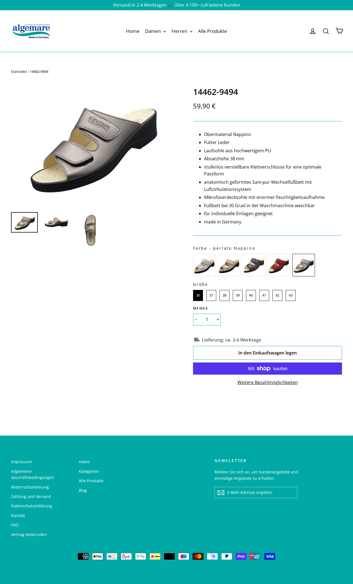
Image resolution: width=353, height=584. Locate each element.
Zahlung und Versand (31, 496)
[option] (91, 146)
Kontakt (18, 515)
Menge (200, 308)
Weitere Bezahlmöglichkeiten (267, 382)
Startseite (19, 71)
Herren (180, 31)
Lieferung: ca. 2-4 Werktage (231, 340)
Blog (83, 490)
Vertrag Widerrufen (29, 534)
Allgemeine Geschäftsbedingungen (32, 474)
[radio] (204, 265)
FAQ (14, 524)
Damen (153, 31)
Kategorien (89, 471)
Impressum (21, 461)
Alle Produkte (212, 31)
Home (133, 31)
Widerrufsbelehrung (30, 487)
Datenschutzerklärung (31, 505)
